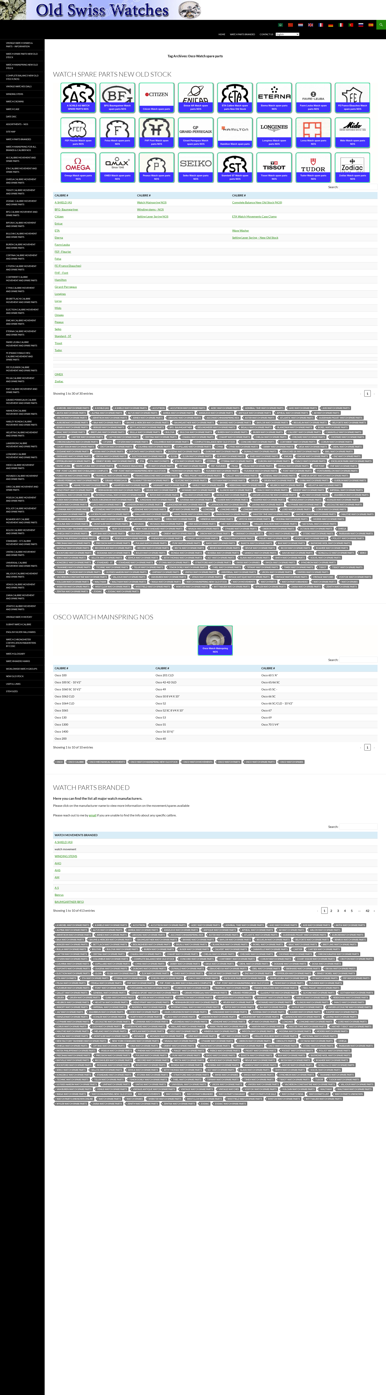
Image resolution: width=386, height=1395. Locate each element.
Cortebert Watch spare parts (297, 441)
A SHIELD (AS (63, 202)
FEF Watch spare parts (192, 466)
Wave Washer (240, 230)
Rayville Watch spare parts (72, 548)
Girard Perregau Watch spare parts (77, 480)
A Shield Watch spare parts (131, 408)
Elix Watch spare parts (230, 456)
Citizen (59, 216)
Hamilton (61, 279)
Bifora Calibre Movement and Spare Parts (21, 224)
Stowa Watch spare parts (174, 562)
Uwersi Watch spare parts (313, 572)
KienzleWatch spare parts (305, 499)
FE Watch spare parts (160, 466)
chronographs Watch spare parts (77, 441)
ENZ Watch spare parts (347, 456)
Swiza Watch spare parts (280, 562)
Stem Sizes (12, 691)
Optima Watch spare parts (109, 533)
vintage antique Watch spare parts (248, 577)
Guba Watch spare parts (314, 480)
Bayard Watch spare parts (235, 422)
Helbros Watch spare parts (286, 485)
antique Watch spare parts (254, 413)
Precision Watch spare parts (113, 543)
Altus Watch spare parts (142, 413)
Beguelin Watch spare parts (310, 422)
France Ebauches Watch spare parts (156, 475)
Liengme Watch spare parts (150, 509)
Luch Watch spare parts (70, 514)
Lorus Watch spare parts (331, 509)
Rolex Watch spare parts (150, 552)
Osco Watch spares (291, 762)
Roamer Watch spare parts (332, 548)
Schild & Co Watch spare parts (336, 552)
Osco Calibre (76, 762)
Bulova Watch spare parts (196, 432)
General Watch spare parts (279, 475)
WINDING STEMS (66, 856)
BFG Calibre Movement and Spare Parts (21, 213)
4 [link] (345, 911)
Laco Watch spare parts (106, 504)
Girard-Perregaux (66, 286)
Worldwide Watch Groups (21, 668)
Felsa (58, 258)
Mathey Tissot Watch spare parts (316, 514)
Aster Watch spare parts (259, 417)
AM (57, 877)
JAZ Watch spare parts (315, 495)
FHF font (319, 466)
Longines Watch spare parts (259, 509)
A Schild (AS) (102, 408)
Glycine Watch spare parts (191, 480)
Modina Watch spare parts (292, 519)
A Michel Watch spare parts (72, 408)
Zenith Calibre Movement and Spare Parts (21, 608)
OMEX (59, 374)
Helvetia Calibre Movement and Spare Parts (22, 434)
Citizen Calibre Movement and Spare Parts (21, 268)
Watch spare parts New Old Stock (112, 74)
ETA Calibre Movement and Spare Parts (21, 170)
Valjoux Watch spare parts (129, 577)
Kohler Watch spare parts (343, 499)
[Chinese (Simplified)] (291, 25)
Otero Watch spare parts (318, 533)
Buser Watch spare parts (268, 432)
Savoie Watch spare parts (297, 552)
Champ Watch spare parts (234, 437)
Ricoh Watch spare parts (295, 548)
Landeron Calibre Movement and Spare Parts (21, 445)
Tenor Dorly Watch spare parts (188, 567)
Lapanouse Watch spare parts (228, 504)
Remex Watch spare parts (225, 548)
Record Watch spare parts (153, 548)
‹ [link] (360, 393)
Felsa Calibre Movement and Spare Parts (20, 380)
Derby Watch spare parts (278, 446)
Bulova (170, 432)
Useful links (13, 684)
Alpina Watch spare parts (106, 413)
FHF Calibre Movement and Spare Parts (21, 391)
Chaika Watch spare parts (198, 437)
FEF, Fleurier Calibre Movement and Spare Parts (21, 369)
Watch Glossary (15, 653)
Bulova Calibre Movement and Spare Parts (21, 235)
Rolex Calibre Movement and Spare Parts (20, 532)
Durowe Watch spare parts (221, 451)
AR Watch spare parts (326, 413)
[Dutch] (301, 25)
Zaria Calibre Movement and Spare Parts (20, 597)
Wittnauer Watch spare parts (232, 586)
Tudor (58, 350)
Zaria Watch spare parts (306, 586)
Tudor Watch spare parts (85, 572)
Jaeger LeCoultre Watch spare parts (274, 495)
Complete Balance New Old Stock (214, 441)
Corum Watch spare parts (336, 441)
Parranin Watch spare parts (356, 533)
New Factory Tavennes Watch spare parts (81, 528)
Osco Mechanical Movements (107, 762)
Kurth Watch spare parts (71, 504)
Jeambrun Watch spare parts (351, 495)
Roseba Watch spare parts (223, 552)
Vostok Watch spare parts (355, 577)
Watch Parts (268, 581)
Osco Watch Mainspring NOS (103, 617)
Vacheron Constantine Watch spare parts (81, 577)
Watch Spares (349, 581)
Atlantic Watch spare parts (296, 417)
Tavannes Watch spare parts (73, 567)
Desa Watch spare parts (313, 446)
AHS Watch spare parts (336, 408)
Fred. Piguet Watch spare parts (202, 475)
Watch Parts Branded (242, 34)
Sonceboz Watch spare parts (73, 562)
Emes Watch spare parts (264, 456)
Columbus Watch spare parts (171, 441)
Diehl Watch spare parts (347, 446)
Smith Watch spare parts (290, 557)
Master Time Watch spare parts (271, 514)
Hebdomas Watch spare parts (246, 485)
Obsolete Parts (285, 1041)
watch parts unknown (349, 1094)
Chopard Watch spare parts (347, 437)
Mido (58, 308)
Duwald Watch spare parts (260, 451)
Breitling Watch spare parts (107, 432)
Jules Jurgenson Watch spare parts (113, 499)
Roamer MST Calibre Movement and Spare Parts (21, 521)
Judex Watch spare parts (71, 499)
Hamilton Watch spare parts (91, 485)
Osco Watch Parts (229, 762)
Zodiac (59, 381)
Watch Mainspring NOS (151, 202)
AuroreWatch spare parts (72, 422)
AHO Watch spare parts (303, 408)
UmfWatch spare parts (165, 572)
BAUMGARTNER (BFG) (69, 901)
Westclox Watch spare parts (112, 586)
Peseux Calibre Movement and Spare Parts (21, 499)
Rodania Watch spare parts (113, 552)
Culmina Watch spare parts (154, 446)
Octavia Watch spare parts (316, 528)
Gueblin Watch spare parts (350, 480)
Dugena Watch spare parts (184, 451)
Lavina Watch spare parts (267, 504)
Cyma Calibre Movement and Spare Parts (20, 289)
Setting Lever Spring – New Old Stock (255, 237)
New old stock (121, 528)
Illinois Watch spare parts (236, 490)
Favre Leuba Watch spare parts (94, 466)
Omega (59, 315)
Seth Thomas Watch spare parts (183, 557)
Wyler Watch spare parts (270, 586)
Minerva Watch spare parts (216, 519)
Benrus (59, 894)
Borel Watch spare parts (333, 427)
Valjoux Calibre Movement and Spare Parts (22, 575)
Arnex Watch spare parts (148, 417)
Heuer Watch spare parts (161, 490)
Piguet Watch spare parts (274, 538)
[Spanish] (371, 25)
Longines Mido (228, 509)
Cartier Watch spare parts (87, 437)
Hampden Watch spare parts (131, 485)
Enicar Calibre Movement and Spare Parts (21, 322)
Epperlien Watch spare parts (73, 461)
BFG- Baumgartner (66, 209)
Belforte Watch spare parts (349, 422)
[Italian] (341, 25)
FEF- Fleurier (63, 251)
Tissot (58, 343)
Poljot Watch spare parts (348, 538)
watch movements (244, 581)
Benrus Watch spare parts (72, 427)
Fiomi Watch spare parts (185, 470)
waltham (100, 581)
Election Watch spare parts (148, 456)
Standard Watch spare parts (135, 562)
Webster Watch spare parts (72, 586)
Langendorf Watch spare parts (186, 504)
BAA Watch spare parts (107, 422)
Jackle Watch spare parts (231, 495)
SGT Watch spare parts (220, 557)
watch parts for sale (263, 1094)
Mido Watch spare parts (180, 519)
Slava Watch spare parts (255, 557)
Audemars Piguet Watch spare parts (340, 417)
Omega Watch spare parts (71, 533)
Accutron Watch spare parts (187, 408)
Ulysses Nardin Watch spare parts (126, 572)
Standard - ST (63, 336)
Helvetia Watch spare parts (324, 485)
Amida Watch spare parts (178, 413)
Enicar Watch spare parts (312, 456)
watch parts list (319, 1094)
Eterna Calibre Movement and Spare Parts (21, 333)
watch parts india (292, 1094)
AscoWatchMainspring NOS (222, 417)
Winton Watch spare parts (192, 586)
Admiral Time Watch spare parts (264, 408)
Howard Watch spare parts (198, 490)
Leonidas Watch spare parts (111, 509)
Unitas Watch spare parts (200, 572)
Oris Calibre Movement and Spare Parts (22, 488)
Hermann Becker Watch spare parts (119, 490)
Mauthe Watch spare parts (357, 514)
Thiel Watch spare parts (226, 567)
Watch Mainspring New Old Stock (206, 581)
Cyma (220, 446)
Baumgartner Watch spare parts (194, 422)
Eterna (59, 237)
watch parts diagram (232, 1094)
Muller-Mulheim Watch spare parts (275, 523)
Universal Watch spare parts (238, 572)
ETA (57, 230)
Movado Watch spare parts (166, 523)
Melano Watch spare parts (107, 519)
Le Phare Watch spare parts (304, 504)
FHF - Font (61, 272)
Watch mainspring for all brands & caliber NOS (21, 148)
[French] (321, 25)
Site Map (10, 131)
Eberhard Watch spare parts (73, 456)
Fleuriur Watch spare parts (260, 470)
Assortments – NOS (17, 124)
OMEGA (342, 528)
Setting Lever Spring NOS (152, 216)
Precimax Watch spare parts (73, 543)
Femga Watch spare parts (293, 466)
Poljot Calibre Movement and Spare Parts (21, 510)
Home (222, 34)
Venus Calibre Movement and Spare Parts (20, 586)
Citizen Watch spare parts (132, 441)
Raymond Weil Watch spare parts (330, 543)
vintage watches (323, 577)
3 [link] (338, 911)
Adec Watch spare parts (225, 408)
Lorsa (58, 301)
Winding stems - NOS (150, 209)
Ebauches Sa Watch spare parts (300, 451)
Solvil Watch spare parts (325, 557)
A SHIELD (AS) (64, 842)
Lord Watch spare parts (296, 509)
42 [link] (367, 911)
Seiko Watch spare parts (71, 557)
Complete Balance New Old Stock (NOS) (257, 202)
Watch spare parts (324, 581)
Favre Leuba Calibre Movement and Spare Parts (21, 344)
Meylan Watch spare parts (144, 519)
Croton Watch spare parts (116, 446)
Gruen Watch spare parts (279, 480)
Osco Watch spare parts (282, 533)
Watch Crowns (15, 101)
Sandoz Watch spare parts (260, 552)
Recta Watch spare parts (189, 548)
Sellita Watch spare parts (106, 557)
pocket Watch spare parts (311, 538)
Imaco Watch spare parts (272, 490)
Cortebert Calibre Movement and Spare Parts (21, 279)
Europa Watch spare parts (274, 461)
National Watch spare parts (319, 523)
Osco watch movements (198, 762)
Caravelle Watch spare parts (343, 432)
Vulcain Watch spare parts (72, 581)
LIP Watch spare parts (185, 509)
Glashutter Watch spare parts (150, 480)
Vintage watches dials (19, 86)
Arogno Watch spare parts (184, 417)
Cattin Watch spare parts (124, 437)
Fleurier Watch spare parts (222, 470)
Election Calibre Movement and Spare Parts (22, 311)
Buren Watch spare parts (232, 432)
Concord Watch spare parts (257, 441)
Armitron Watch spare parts (109, 417)
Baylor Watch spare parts (272, 422)
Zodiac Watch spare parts (123, 591)
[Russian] (361, 25)
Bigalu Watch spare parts (256, 427)
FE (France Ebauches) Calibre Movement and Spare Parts (19, 356)
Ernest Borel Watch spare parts (115, 461)
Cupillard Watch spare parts (193, 446)
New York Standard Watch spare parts (159, 528)
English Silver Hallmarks (21, 632)
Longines (60, 294)
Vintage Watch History (19, 617)
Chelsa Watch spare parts (271, 437)
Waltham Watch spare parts (129, 581)
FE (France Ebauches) (68, 265)
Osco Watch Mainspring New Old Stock (154, 762)
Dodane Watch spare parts (72, 451)
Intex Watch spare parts (164, 495)
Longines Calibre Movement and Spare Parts (21, 456)
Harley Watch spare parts (208, 485)
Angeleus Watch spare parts (216, 413)
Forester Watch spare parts (73, 475)
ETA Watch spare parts (188, 461)
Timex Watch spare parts (298, 567)
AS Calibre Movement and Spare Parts (21, 159)
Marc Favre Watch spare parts (192, 514)
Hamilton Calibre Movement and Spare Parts (21, 412)
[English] (311, 25)
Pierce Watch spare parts (239, 538)
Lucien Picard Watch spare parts (110, 514)
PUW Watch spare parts (186, 543)
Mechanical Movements (70, 519)
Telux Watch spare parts (148, 567)
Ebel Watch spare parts (339, 451)
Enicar (59, 223)
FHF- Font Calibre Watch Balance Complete (82, 470)
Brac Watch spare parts (70, 432)
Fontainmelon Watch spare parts (337, 470)
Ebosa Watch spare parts (111, 456)
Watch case (12, 109)
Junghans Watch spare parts (157, 499)
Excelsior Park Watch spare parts (351, 461)
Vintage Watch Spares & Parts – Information (19, 45)
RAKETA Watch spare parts (256, 543)
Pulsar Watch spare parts (151, 543)
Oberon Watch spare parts (278, 528)
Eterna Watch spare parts (237, 461)
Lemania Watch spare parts (72, 509)
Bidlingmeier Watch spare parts (216, 427)
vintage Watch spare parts (291, 577)
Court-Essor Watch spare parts (75, 446)
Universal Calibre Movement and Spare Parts (21, 564)
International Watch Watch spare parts (119, 495)
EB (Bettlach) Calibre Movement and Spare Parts (21, 300)
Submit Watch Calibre (18, 624)
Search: (333, 187)
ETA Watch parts (159, 461)
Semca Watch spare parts (143, 557)
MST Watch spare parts (235, 523)
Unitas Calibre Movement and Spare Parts (21, 553)
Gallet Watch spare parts (241, 475)
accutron (158, 408)
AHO (58, 863)
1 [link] (367, 393)
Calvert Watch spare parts (304, 432)
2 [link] (331, 911)
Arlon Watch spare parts (71, 417)
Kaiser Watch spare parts (233, 499)
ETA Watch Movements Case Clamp (254, 216)
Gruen (254, 480)
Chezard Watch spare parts (308, 437)
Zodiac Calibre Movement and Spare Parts (21, 203)
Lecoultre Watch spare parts (344, 504)
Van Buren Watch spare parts (168, 577)
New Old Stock (15, 676)
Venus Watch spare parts (207, 577)
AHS (57, 870)
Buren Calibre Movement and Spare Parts (20, 246)
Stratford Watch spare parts (213, 562)
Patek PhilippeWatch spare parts (75, 538)
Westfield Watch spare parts (153, 586)
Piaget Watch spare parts (202, 538)
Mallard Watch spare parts (151, 514)
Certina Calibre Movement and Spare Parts (21, 257)
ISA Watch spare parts (197, 495)
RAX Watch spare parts (291, 543)
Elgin (174, 456)
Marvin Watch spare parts (231, 514)
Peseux (59, 322)
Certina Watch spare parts (161, 437)
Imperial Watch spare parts (346, 490)
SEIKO (363, 552)
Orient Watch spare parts (178, 533)
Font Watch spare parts (297, 470)
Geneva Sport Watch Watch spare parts (324, 475)
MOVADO (139, 523)
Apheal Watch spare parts (292, 413)
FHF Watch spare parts (343, 466)
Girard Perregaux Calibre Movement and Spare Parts (21, 401)
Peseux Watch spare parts (130, 538)
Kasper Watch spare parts (269, 499)
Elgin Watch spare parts (197, 456)
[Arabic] (281, 25)
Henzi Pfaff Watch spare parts (74, 490)
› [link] (374, 393)
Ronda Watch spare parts (186, 552)
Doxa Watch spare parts (108, 451)
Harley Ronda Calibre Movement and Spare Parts (21, 423)
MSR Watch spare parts (202, 523)
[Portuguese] (351, 25)
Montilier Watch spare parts (111, 523)
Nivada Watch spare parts (203, 528)
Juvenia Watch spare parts (196, 499)
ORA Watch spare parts (144, 533)
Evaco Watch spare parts (310, 461)
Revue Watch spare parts (260, 548)
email (92, 815)
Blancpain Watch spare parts (294, 427)
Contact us (266, 34)
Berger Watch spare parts (108, 427)
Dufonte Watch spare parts (145, 451)
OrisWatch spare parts (249, 533)
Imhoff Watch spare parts (308, 490)
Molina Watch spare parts (72, 523)
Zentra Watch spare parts (72, 591)
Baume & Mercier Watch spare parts (147, 422)
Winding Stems (14, 94)
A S (57, 887)
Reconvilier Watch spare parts (113, 548)
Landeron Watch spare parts (144, 504)
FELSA (234, 466)
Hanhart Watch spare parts (170, 485)
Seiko (58, 329)
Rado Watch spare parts (220, 543)
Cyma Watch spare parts (243, 446)
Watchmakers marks (18, 661)
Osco (59, 762)
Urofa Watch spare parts (277, 572)
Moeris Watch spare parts (328, 519)
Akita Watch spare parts (71, 413)
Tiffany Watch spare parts (262, 567)
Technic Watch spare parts (112, 567)
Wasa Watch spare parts (166, 581)
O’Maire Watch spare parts (241, 528)
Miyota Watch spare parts (254, 519)
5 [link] (352, 911)
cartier (61, 437)
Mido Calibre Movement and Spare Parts (20, 467)
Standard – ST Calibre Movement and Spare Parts (21, 543)
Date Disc (11, 116)
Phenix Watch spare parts (166, 538)
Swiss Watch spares (248, 562)
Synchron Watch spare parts (318, 562)
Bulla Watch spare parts (145, 432)
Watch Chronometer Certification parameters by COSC (21, 642)
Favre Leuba (62, 244)
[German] (331, 25)
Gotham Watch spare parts (228, 480)
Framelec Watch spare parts (113, 475)
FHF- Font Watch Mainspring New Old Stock (140, 470)
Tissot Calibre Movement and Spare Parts (20, 192)
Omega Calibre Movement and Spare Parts (21, 181)
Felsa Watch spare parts (258, 466)
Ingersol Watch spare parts (73, 495)
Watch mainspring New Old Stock (22, 66)
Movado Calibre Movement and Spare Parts (22, 477)
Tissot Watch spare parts (347, 567)
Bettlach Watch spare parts (147, 427)
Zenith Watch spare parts (341, 586)
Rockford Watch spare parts (73, 552)
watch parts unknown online (74, 1098)
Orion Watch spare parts (215, 533)
